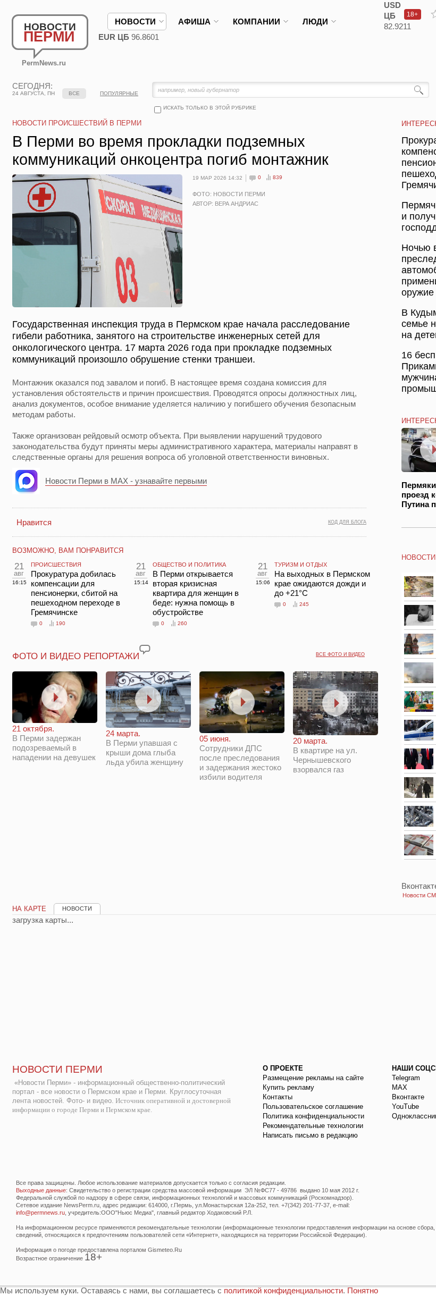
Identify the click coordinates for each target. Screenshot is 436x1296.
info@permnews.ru (40, 1212)
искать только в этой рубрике (209, 108)
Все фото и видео (340, 654)
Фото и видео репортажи (75, 656)
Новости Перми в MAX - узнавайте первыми (126, 480)
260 (182, 623)
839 (277, 177)
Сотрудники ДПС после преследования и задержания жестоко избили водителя (240, 757)
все (74, 93)
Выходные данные (41, 1190)
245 (304, 604)
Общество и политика (189, 564)
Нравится (34, 522)
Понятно (362, 1290)
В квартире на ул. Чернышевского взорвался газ (325, 755)
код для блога (347, 522)
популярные (119, 93)
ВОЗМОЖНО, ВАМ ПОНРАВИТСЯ (67, 550)
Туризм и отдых (300, 564)
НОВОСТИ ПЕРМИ (57, 1069)
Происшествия (56, 564)
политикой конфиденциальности (283, 1290)
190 (60, 623)
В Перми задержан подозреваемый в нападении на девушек (54, 743)
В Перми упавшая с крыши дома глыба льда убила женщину (144, 748)
